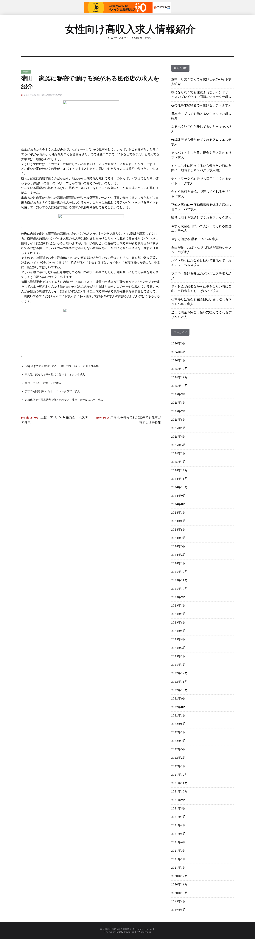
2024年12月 (179, 470)
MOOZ (120, 931)
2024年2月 (178, 555)
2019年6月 (178, 901)
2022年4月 (178, 741)
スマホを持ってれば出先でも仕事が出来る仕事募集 (128, 420)
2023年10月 (179, 589)
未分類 (26, 71)
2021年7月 (178, 817)
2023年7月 (178, 614)
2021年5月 (178, 834)
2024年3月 (178, 546)
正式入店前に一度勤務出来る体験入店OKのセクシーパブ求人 (202, 207)
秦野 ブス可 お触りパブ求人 (43, 382)
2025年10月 (179, 386)
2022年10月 (179, 690)
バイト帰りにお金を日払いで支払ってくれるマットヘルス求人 (201, 263)
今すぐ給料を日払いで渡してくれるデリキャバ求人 (201, 194)
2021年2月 (178, 859)
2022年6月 (178, 724)
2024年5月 (178, 530)
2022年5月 (178, 732)
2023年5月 (178, 631)
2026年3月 (178, 343)
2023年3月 (178, 648)
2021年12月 (179, 775)
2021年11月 (179, 783)
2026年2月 (178, 352)
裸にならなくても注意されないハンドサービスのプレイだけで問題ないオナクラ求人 (201, 95)
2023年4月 (178, 639)
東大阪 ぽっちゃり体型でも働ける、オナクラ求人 (55, 374)
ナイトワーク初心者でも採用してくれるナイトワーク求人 (201, 181)
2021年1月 (178, 868)
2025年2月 (178, 453)
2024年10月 (179, 487)
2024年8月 (178, 504)
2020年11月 (179, 884)
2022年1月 (178, 766)
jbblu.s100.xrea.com (51, 95)
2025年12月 (179, 369)
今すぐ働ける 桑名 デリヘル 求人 (194, 239)
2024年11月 (179, 479)
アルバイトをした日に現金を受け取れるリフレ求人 (201, 155)
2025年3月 (178, 445)
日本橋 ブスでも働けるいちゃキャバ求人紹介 (201, 116)
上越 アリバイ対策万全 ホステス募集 (54, 420)
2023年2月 (178, 656)
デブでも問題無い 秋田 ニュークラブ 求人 (52, 391)
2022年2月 (178, 758)
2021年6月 (178, 825)
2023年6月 (178, 623)
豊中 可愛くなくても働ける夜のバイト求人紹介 (201, 82)
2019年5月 (178, 910)
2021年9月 (178, 800)
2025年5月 (178, 428)
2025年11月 (179, 377)
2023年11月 (179, 580)
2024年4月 (178, 538)
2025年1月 (178, 462)
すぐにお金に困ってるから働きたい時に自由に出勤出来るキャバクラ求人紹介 (201, 168)
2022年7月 (178, 716)
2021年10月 (179, 792)
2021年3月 (178, 851)
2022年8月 (178, 707)
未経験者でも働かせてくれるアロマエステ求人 (201, 142)
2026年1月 (178, 360)
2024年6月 (178, 521)
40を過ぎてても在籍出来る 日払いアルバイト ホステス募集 (62, 366)
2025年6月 (178, 420)
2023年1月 (178, 665)
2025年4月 (178, 437)
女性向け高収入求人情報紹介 (130, 29)
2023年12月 (179, 572)
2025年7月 (178, 411)
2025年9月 (178, 394)
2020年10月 (179, 893)
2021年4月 (178, 842)
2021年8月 (178, 808)
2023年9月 (178, 597)
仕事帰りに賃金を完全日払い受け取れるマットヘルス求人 (201, 302)
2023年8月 (178, 606)
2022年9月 (178, 699)
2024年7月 (178, 513)
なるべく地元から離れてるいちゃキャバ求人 (201, 129)
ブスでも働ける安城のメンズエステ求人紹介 (201, 276)
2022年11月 (179, 682)
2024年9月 (178, 496)
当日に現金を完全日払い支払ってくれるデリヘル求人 (201, 315)
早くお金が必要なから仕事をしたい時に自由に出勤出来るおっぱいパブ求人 (201, 289)
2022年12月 (179, 673)
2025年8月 (178, 403)
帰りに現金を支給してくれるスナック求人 (201, 218)
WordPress (145, 931)
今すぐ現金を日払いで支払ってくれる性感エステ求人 (201, 229)
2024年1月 (178, 563)
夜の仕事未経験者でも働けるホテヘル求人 (201, 105)
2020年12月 (179, 876)
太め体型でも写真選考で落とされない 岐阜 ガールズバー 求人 (64, 399)
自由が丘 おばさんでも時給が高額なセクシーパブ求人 (201, 250)
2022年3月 (178, 749)
